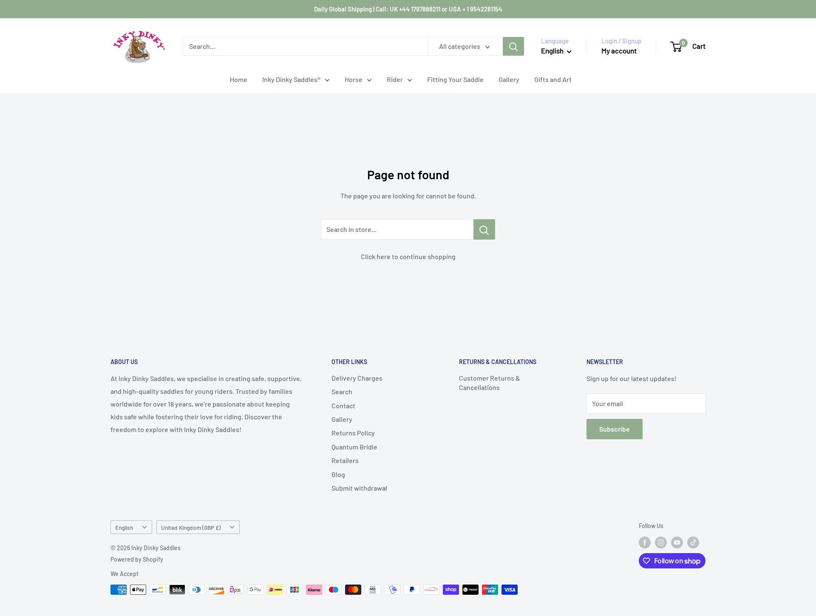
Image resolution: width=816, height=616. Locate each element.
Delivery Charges (357, 378)
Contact (343, 405)
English (124, 527)
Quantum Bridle (354, 447)
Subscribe (614, 429)
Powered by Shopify (136, 559)
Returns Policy (353, 433)
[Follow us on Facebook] (645, 542)
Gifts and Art (553, 79)
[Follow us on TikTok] (693, 542)
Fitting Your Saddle (455, 79)
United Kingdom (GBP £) (191, 527)
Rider (395, 79)
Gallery (509, 79)
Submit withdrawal (359, 488)
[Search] (513, 46)
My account (619, 50)
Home (238, 79)
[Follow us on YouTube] (677, 542)
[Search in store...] (484, 229)
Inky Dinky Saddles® (291, 79)
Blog (338, 474)
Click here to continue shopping (408, 256)
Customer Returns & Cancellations (489, 382)
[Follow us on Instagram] (661, 542)
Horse (354, 79)
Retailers (345, 460)
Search (342, 391)
